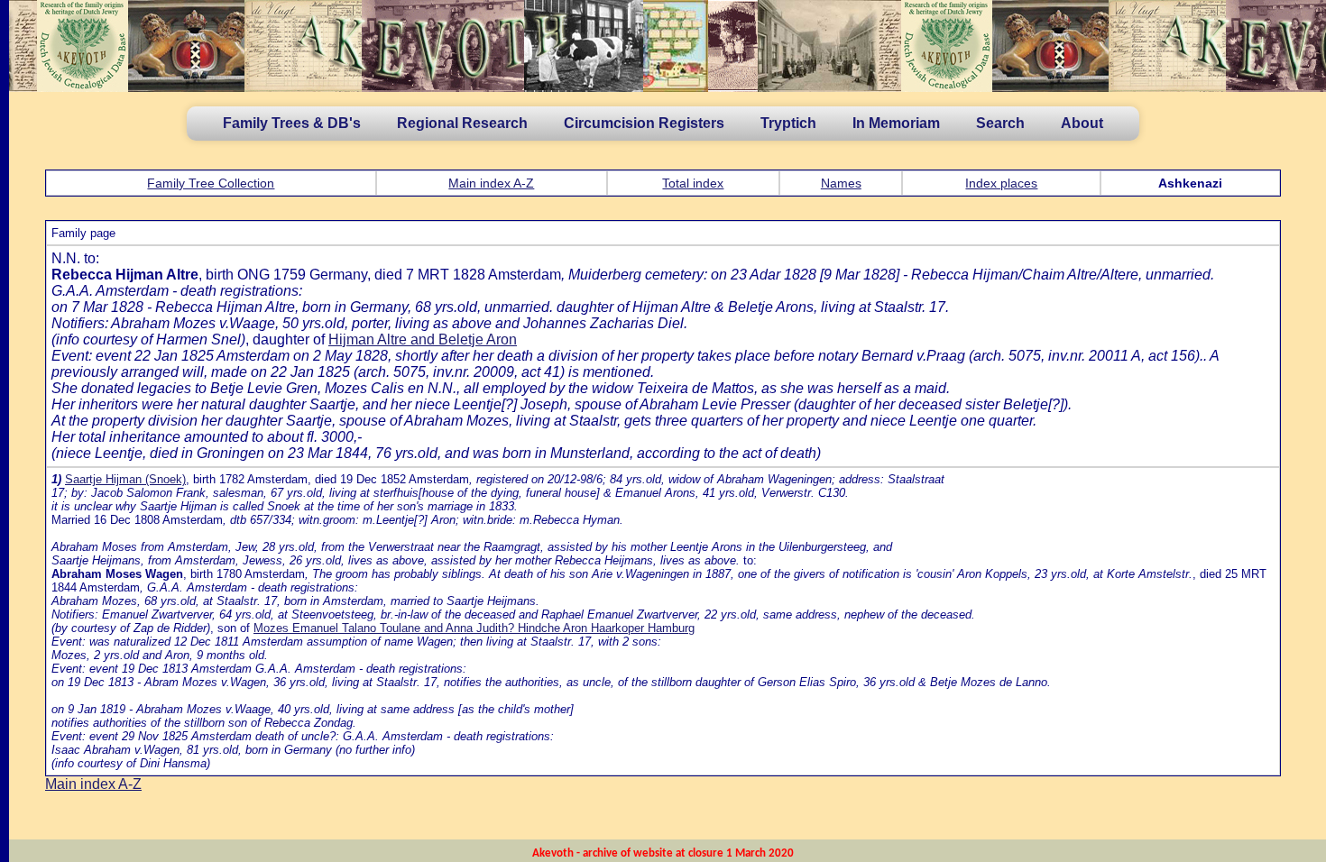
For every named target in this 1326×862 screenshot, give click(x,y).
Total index (692, 183)
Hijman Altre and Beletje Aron (422, 339)
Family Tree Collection (210, 183)
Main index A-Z (491, 183)
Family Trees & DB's (292, 123)
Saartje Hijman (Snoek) (125, 479)
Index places (1001, 183)
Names (841, 183)
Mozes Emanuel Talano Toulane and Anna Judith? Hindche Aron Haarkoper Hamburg (474, 628)
